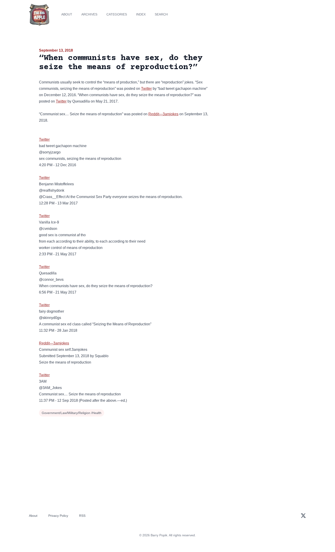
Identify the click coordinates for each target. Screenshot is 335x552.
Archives (89, 14)
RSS (82, 515)
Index (141, 14)
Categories (116, 14)
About (66, 14)
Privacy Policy (58, 515)
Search (161, 14)
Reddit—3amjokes (163, 114)
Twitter (146, 88)
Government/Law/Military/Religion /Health (71, 413)
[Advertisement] (255, 83)
